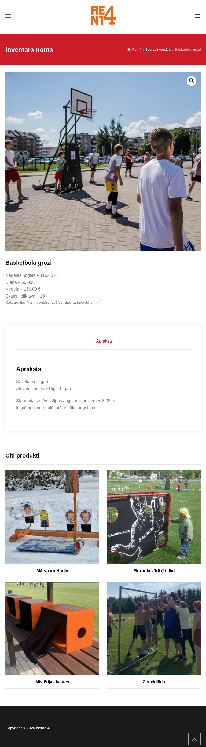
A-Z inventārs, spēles (44, 302)
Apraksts (104, 341)
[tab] (104, 341)
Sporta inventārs (158, 50)
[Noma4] (103, 16)
